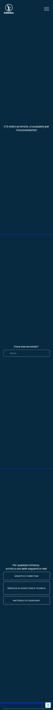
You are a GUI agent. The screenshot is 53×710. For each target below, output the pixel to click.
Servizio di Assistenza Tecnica (26, 588)
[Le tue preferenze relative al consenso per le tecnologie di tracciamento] (48, 705)
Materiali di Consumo (26, 600)
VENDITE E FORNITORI (27, 576)
